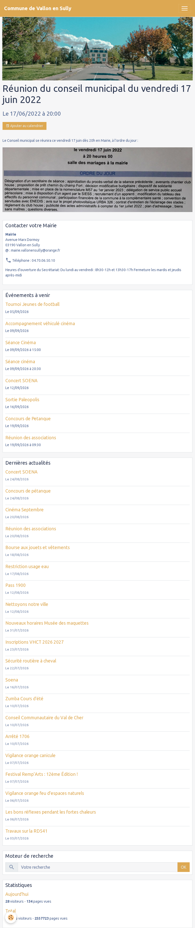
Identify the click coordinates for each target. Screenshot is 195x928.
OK (183, 867)
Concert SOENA (21, 380)
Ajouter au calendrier (26, 126)
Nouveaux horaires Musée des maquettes (47, 623)
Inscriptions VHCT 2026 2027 (34, 642)
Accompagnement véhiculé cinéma (40, 323)
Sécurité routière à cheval (30, 660)
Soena (11, 679)
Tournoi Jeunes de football (32, 304)
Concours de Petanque (28, 418)
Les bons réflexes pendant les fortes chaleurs (50, 812)
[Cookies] (11, 917)
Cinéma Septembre (24, 509)
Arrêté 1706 (17, 736)
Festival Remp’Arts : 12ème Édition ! (41, 774)
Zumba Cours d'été (24, 698)
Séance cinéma (20, 361)
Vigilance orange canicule (30, 755)
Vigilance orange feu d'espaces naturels (44, 793)
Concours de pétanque (28, 490)
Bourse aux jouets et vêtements (37, 547)
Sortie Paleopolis (22, 399)
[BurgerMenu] (184, 8)
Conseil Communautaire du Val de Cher (44, 717)
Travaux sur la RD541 (26, 831)
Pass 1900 (15, 585)
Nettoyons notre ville (26, 604)
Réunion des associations (30, 437)
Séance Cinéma (20, 342)
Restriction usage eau (27, 566)
